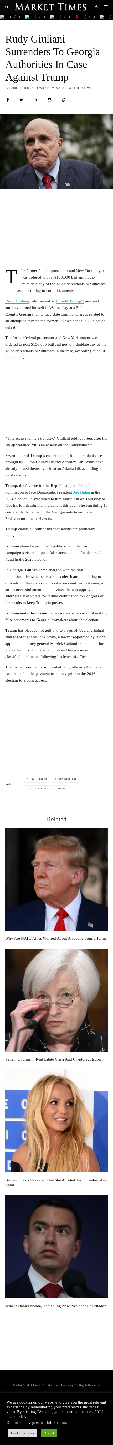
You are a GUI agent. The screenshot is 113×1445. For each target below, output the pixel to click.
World (44, 88)
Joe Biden (81, 492)
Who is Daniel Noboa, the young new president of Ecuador (55, 1306)
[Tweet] (21, 100)
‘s (70, 301)
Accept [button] (49, 1433)
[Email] (50, 100)
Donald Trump (37, 779)
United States (37, 788)
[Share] (8, 100)
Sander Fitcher (21, 88)
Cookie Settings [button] (22, 1433)
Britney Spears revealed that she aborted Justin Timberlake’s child (56, 1182)
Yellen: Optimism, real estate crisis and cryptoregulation (53, 1059)
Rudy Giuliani (17, 301)
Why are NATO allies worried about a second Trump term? (56, 938)
